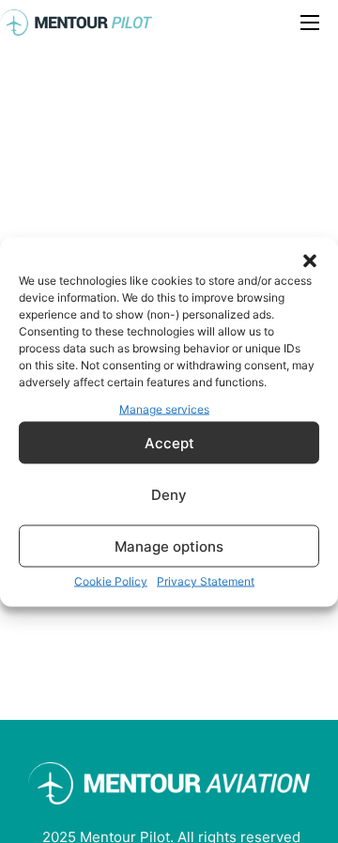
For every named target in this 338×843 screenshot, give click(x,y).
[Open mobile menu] (309, 22)
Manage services (164, 408)
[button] (309, 260)
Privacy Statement (205, 581)
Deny (169, 494)
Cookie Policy (110, 581)
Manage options (169, 545)
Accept (169, 442)
